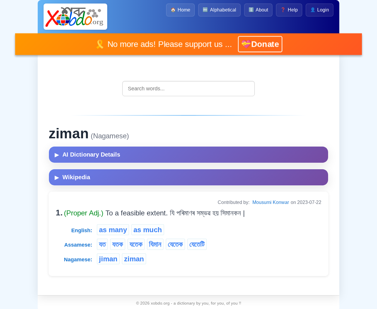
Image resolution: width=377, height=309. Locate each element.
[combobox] (188, 88)
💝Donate (252, 44)
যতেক (136, 244)
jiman (108, 259)
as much (147, 230)
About (258, 9)
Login (319, 9)
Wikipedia (72, 177)
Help (288, 9)
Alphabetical (219, 9)
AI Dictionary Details (87, 154)
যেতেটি (197, 244)
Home (180, 9)
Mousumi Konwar (270, 202)
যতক (117, 244)
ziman (134, 259)
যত (102, 244)
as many (113, 230)
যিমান (155, 244)
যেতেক (175, 244)
